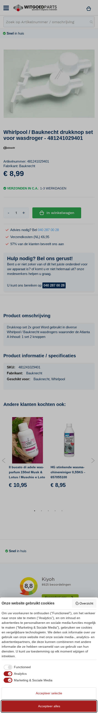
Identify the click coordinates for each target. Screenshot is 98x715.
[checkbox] (16, 667)
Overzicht (86, 603)
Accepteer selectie (49, 693)
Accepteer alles (49, 706)
